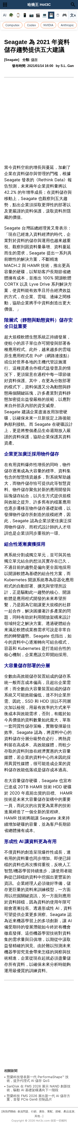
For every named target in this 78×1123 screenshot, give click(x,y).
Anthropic (67, 25)
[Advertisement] (39, 119)
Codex (31, 25)
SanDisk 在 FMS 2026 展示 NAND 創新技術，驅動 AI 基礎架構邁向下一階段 (39, 1088)
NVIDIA (48, 25)
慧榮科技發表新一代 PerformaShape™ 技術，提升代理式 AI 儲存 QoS (38, 1079)
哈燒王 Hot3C (39, 4)
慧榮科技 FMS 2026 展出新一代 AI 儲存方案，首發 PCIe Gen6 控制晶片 (38, 1098)
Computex (12, 25)
